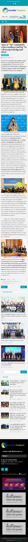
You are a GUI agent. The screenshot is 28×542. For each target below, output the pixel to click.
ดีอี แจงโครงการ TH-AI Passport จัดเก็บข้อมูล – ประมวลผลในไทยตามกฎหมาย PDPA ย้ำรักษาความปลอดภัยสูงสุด (18, 393)
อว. (12, 283)
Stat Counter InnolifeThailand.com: (10, 474)
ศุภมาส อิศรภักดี (5, 283)
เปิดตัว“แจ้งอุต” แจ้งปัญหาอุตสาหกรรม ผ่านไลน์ (12, 340)
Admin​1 (11, 320)
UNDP (13, 279)
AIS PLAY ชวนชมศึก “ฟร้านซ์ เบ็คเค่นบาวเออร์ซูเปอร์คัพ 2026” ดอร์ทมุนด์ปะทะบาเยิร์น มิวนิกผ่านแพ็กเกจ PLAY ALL (18, 416)
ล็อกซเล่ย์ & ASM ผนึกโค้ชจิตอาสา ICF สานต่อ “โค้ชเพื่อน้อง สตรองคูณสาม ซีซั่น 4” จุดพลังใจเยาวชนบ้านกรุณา (13, 316)
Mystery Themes (17, 540)
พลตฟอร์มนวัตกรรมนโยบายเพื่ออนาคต (11, 281)
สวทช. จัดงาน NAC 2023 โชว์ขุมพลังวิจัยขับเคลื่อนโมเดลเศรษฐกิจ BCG (13, 364)
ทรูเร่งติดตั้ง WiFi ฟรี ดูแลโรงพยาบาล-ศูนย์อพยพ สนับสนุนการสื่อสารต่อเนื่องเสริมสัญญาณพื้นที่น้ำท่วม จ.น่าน (18, 427)
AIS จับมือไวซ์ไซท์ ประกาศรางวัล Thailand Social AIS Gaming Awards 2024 (5, 287)
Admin (11, 57)
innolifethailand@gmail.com (11, 463)
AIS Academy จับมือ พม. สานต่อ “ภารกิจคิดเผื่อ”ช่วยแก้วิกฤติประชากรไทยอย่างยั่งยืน (24, 287)
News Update (5, 55)
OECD (8, 279)
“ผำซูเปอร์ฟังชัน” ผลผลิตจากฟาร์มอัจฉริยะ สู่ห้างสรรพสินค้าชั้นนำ (18, 382)
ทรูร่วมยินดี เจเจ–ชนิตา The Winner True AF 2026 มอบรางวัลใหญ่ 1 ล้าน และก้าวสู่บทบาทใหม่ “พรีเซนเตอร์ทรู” (17, 405)
